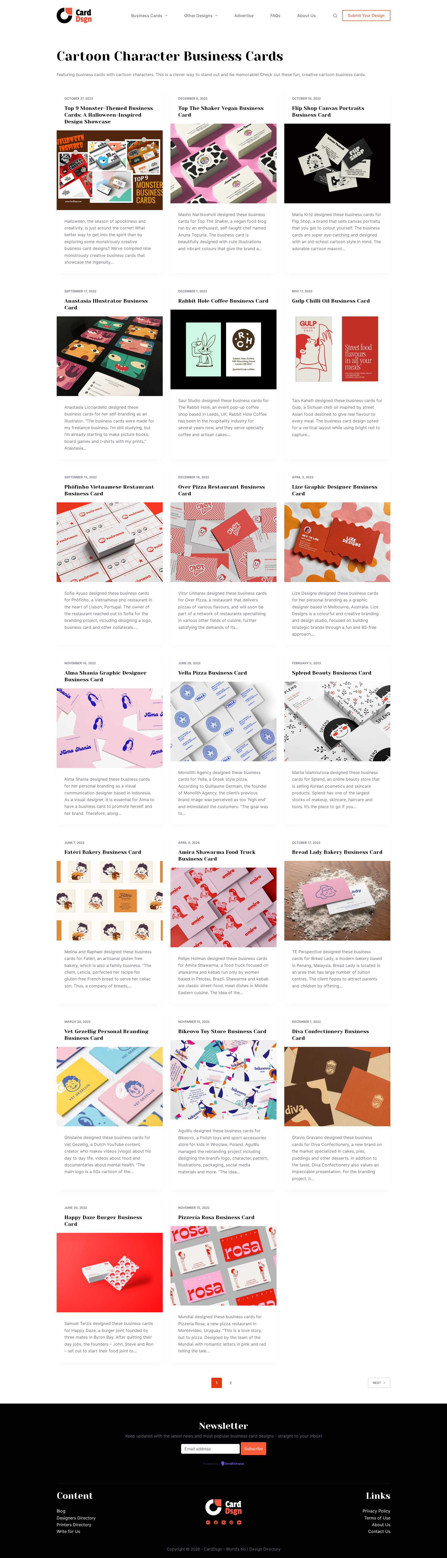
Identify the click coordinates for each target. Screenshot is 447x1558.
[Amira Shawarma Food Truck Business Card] (223, 907)
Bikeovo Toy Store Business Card (222, 1031)
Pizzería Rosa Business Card (216, 1217)
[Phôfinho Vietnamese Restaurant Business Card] (110, 542)
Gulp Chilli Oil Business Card (331, 301)
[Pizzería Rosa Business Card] (223, 1266)
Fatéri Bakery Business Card (102, 852)
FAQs (275, 15)
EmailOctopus (234, 1464)
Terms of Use (377, 1517)
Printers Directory (74, 1524)
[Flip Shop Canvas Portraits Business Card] (337, 163)
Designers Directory (76, 1517)
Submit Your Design (366, 15)
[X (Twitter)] (224, 1522)
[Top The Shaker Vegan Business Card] (223, 163)
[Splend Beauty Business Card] (337, 721)
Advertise (244, 15)
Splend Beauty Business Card (331, 673)
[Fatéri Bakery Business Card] (110, 901)
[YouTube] (239, 1522)
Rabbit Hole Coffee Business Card (223, 301)
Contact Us (379, 1531)
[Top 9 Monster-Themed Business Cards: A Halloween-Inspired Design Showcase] (110, 170)
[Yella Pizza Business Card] (223, 721)
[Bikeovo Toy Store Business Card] (223, 1080)
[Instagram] (208, 1522)
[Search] (335, 16)
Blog (61, 1511)
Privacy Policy (376, 1511)
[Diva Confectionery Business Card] (337, 1087)
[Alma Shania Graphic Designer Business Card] (110, 728)
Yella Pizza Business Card (212, 673)
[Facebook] (216, 1522)
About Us (306, 15)
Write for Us (68, 1531)
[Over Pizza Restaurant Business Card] (223, 542)
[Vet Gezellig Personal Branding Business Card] (110, 1087)
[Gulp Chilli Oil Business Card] (337, 349)
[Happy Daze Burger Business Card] (110, 1273)
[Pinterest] (231, 1522)
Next (377, 1383)
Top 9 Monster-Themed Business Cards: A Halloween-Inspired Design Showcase (108, 115)
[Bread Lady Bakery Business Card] (337, 901)
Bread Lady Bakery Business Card (337, 852)
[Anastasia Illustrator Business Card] (110, 356)
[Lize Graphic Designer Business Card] (337, 542)
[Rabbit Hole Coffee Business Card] (223, 349)
